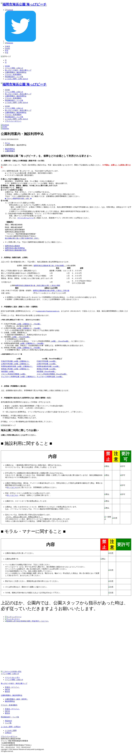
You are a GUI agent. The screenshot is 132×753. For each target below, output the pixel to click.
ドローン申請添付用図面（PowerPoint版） (52, 374)
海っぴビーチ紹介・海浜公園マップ (18, 70)
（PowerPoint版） (24, 337)
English (7, 48)
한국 (6, 50)
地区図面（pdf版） (8, 371)
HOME (7, 66)
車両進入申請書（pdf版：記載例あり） (15, 369)
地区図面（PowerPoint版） (46, 371)
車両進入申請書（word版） (47, 369)
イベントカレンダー (12, 677)
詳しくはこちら (12, 487)
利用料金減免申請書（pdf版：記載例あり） (17, 366)
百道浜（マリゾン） (12, 687)
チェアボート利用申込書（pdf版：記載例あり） (18, 376)
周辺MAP (8, 721)
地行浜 (7, 689)
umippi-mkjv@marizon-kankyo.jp (48, 311)
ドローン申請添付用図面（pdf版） (13, 374)
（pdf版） (14, 337)
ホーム (7, 143)
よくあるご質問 (10, 730)
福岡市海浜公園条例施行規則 (15, 250)
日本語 (7, 46)
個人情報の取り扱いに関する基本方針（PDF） (22, 238)
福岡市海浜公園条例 (12, 246)
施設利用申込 (10, 149)
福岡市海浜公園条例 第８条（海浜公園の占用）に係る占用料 (37, 285)
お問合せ (8, 733)
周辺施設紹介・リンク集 (14, 77)
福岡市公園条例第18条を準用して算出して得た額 (51, 290)
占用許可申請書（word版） (47, 364)
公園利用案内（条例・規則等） (16, 699)
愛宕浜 (7, 691)
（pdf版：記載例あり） (24, 324)
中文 (6, 52)
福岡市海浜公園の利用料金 (15, 248)
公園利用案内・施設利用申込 (15, 72)
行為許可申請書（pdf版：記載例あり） (15, 361)
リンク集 (8, 723)
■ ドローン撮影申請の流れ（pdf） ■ (18, 198)
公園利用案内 (10, 151)
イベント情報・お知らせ (14, 68)
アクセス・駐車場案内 (13, 74)
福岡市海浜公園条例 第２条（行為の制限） (50, 265)
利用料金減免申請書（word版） (48, 366)
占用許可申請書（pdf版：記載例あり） (15, 364)
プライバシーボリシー (13, 121)
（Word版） (37, 324)
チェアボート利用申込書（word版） (50, 376)
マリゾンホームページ (25, 218)
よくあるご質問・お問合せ (11, 727)
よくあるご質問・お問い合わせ (16, 79)
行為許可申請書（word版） (47, 361)
